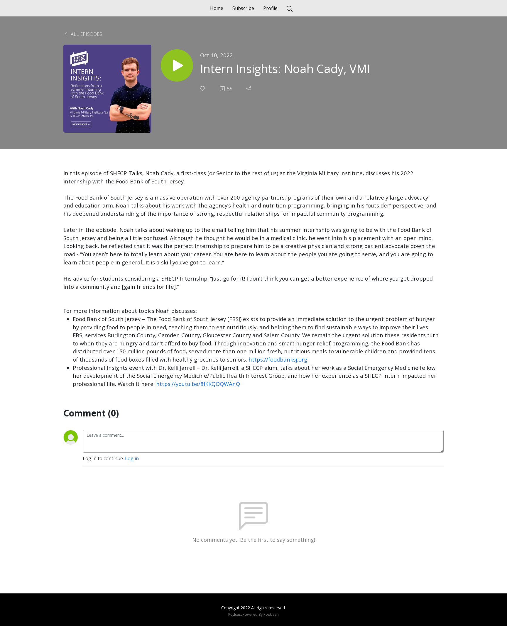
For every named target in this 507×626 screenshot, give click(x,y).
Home (216, 8)
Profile (270, 8)
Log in (132, 458)
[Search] (289, 8)
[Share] (249, 89)
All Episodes (86, 34)
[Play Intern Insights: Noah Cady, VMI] (177, 65)
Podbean (271, 614)
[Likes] (203, 88)
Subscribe (243, 8)
